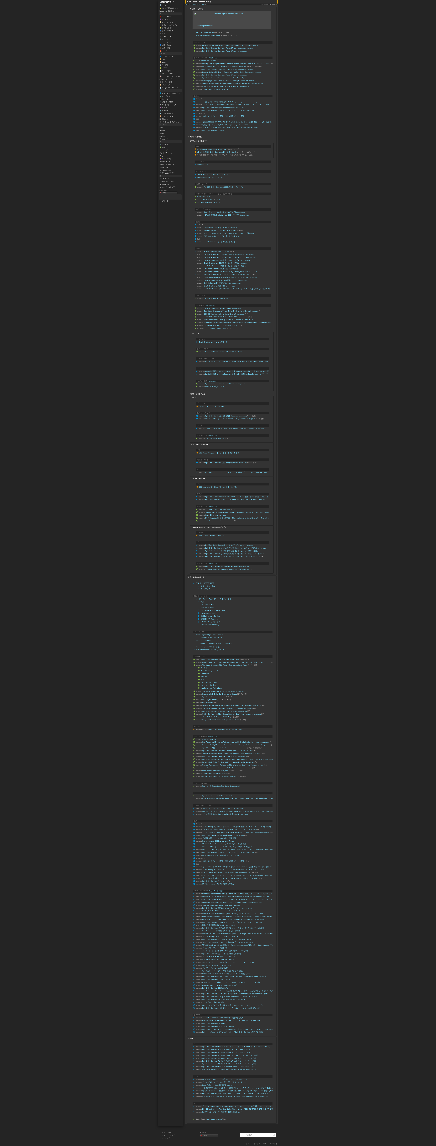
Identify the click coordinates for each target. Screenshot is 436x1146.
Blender (162, 133)
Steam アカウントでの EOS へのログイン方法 (224, 212)
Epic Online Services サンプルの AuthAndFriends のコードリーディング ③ (229, 1064)
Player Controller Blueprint (210, 682)
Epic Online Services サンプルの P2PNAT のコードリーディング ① (226, 1052)
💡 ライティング (165, 28)
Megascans (164, 156)
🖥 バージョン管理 (166, 82)
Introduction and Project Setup (211, 688)
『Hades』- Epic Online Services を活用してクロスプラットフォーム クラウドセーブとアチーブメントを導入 (241, 991)
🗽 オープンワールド (167, 96)
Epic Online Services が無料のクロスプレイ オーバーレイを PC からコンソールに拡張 (233, 928)
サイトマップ (164, 178)
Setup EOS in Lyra (216, 387)
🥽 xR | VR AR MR (166, 102)
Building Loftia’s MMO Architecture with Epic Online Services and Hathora (228, 911)
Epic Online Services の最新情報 (213, 1023)
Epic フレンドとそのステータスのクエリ (216, 965)
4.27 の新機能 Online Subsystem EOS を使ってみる (226, 215)
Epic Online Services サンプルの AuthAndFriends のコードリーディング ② (229, 1067)
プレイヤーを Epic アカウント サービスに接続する (220, 936)
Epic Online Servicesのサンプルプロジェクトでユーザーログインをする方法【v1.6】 (237, 289)
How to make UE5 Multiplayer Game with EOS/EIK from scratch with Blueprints (238, 512)
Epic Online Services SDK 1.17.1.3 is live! (217, 796)
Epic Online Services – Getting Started (222, 308)
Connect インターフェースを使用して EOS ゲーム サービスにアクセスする (229, 962)
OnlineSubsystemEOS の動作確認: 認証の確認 (224, 269)
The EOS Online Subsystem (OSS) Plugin (212, 149)
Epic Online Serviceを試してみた (219, 286)
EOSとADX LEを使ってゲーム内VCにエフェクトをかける (225, 1079)
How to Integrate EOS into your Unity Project (220, 230)
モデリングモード (166, 150)
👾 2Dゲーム (164, 108)
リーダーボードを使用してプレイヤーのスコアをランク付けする (225, 951)
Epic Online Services (208, 61)
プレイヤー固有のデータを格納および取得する (219, 956)
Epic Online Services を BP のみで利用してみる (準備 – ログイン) (233, 556)
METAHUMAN (165, 162)
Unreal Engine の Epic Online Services (209, 635)
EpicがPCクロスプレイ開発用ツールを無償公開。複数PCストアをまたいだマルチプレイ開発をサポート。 (245, 1091)
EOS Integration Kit (204, 202)
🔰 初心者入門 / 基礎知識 (169, 8)
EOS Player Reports (209, 700)
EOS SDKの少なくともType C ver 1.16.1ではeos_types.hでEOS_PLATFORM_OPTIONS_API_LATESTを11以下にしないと (251, 1109)
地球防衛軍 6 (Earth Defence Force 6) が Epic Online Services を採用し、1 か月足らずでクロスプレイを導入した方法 (244, 919)
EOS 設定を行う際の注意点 (216, 251)
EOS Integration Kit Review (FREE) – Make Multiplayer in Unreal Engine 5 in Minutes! (240, 518)
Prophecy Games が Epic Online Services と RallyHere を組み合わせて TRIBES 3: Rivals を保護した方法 (239, 916)
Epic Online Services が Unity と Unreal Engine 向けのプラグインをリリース (229, 997)
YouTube (221, 406)
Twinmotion (164, 167)
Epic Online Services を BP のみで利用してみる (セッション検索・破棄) (235, 551)
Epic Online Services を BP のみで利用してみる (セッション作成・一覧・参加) (237, 554)
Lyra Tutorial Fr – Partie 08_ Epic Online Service (226, 384)
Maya (162, 127)
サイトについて (165, 1132)
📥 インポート (165, 51)
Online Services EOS (203, 641)
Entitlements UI (206, 674)
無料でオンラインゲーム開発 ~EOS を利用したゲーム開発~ (224, 116)
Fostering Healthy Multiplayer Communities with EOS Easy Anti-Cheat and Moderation (236, 745)
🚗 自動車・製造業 (166, 113)
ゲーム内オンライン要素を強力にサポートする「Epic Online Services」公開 (235, 1096)
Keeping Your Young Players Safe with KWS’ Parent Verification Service (235, 63)
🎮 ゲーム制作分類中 (167, 173)
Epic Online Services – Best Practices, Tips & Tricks (220, 659)
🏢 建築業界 (164, 110)
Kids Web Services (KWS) (210, 625)
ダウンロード (203, 535)
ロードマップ (205, 589)
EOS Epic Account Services (210, 616)
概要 (202, 602)
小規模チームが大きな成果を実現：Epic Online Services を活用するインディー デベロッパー (235, 896)
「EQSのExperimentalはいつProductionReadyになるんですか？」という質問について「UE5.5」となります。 (244, 1106)
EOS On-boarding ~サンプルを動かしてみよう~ (221, 236)
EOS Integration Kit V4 (218, 509)
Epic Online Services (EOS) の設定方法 (216, 979)
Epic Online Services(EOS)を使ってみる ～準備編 (225, 263)
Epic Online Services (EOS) (220, 325)
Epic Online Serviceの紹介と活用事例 (223, 108)
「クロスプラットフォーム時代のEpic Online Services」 (235, 105)
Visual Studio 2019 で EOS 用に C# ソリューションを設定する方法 (226, 974)
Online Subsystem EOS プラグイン (209, 177)
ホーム (187, 4)
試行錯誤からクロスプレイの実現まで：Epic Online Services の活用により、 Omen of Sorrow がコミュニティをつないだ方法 (247, 945)
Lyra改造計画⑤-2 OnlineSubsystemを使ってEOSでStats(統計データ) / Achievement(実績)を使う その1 (246, 371)
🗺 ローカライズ (166, 79)
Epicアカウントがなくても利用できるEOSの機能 (222, 1112)
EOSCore (200, 197)
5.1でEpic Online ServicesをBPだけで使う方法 (229, 545)
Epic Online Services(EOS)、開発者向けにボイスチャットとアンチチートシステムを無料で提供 (242, 1093)
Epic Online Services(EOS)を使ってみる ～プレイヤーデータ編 (230, 257)
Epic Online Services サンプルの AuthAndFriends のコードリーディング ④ (229, 1061)
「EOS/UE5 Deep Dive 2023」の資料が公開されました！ (222, 1018)
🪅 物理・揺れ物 (165, 45)
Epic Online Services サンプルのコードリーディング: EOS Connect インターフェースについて (236, 1047)
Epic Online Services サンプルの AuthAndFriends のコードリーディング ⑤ (229, 1058)
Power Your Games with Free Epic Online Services (225, 86)
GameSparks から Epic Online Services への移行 (219, 985)
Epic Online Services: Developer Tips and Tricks (227, 48)
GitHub (212, 535)
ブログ (230, 453)
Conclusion (204, 668)
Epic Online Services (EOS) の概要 (208, 35)
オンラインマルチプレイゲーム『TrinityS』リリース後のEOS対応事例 (229, 233)
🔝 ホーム (163, 5)
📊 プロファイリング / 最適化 (170, 76)
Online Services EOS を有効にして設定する (212, 174)
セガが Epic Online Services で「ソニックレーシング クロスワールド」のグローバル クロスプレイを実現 (240, 899)
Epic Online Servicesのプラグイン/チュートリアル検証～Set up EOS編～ (235, 499)
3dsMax (162, 136)
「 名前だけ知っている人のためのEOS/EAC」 (229, 102)
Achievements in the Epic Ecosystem (215, 771)
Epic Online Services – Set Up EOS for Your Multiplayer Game (231, 320)
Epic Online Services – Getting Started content (226, 729)
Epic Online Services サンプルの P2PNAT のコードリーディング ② (226, 1049)
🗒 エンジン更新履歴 (167, 11)
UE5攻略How (164, 184)
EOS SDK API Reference (209, 619)
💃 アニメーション (166, 16)
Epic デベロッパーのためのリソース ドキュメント (213, 599)
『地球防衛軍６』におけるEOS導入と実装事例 (220, 227)
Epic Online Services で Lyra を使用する (213, 342)
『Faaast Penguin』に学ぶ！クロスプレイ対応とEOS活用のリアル (233, 827)
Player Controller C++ (208, 685)
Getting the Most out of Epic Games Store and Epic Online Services (231, 714)
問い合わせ (273, 1144)
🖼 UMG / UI (164, 34)
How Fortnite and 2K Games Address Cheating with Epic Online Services (235, 742)
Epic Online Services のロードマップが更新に (218, 1026)
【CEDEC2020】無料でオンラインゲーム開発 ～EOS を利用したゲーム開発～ (230, 127)
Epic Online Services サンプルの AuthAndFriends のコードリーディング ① (229, 1069)
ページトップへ (164, 201)
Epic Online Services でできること (227, 110)
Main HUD (204, 676)
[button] (274, 1135)
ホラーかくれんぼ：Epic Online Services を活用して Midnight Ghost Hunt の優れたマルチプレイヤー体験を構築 (242, 934)
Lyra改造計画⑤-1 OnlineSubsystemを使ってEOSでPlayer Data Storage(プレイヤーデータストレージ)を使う (248, 374)
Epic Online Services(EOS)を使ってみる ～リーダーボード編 (229, 254)
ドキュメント (210, 197)
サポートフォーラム (208, 586)
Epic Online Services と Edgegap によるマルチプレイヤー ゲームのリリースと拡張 (232, 922)
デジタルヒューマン (167, 164)
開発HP (236, 453)
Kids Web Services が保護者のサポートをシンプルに (221, 931)
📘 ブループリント (166, 56)
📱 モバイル (164, 99)
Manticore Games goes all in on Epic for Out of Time (221, 905)
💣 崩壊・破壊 (165, 48)
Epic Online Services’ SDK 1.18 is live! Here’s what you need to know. (227, 908)
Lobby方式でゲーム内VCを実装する (218, 1085)
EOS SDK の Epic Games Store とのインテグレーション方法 (224, 844)
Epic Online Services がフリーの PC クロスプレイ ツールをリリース (226, 939)
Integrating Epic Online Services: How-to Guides (219, 694)
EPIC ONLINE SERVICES (205, 32)
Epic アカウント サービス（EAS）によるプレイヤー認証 (222, 971)
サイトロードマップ (167, 1135)
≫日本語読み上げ (212, 58)
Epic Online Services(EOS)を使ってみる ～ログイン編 (227, 260)
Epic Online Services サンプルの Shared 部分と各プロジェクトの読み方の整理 (230, 1055)
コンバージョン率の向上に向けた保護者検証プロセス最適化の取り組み (227, 942)
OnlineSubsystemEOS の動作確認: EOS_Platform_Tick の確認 (230, 272)
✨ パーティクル (165, 42)
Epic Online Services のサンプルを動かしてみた (225, 280)
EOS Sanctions (207, 702)
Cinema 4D (164, 139)
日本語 (163, 193)
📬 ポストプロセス (166, 31)
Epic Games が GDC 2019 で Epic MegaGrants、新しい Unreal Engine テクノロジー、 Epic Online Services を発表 (243, 1029)
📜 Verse (163, 62)
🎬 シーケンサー (165, 36)
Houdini (162, 130)
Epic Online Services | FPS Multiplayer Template (227, 566)
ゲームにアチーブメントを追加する (215, 948)
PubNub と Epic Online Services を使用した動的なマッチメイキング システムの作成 (232, 914)
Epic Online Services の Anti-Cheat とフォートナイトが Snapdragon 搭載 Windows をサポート (236, 994)
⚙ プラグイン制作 (166, 73)
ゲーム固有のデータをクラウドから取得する (218, 959)
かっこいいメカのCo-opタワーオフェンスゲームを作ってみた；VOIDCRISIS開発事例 (240, 850)
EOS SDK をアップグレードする (212, 637)
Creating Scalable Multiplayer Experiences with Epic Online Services (231, 45)
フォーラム (240, 187)
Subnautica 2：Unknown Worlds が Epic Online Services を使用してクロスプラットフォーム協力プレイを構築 (241, 894)
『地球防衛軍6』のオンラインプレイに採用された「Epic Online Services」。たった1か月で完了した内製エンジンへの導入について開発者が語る (266, 1088)
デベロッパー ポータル (209, 605)
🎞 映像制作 (164, 119)
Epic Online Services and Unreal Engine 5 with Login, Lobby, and (231, 311)
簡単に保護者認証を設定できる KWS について (218, 925)
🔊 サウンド (164, 39)
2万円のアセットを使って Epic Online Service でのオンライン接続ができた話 (235, 428)
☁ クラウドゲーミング (168, 105)
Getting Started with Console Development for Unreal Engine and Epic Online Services (233, 662)
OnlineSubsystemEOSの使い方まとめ (222, 283)
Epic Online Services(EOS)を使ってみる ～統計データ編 (227, 266)
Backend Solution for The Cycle (220, 776)
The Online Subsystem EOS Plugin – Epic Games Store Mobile (224, 665)
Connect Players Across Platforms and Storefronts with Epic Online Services (232, 83)
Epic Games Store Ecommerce (213, 697)
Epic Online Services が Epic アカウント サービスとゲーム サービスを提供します (231, 1008)
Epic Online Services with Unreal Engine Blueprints (227, 569)
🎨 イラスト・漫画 (166, 116)
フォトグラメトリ (166, 153)
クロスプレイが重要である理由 (213, 1002)
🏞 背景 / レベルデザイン (168, 25)
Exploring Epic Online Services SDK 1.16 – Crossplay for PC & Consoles (228, 81)
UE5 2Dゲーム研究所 (167, 187)
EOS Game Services (208, 613)
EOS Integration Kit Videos (219, 521)
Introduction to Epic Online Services (215, 89)
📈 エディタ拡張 (165, 71)
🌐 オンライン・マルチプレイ (170, 93)
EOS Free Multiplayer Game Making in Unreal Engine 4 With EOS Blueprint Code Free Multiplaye (243, 322)
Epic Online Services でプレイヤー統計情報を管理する (221, 954)
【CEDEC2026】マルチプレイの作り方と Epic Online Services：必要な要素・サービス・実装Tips (237, 122)
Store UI (203, 679)
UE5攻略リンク (167, 2)
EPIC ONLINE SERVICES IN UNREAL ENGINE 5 (225, 317)
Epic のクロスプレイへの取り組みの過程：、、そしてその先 (232, 1005)
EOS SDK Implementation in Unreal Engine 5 (224, 314)
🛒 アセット (164, 144)
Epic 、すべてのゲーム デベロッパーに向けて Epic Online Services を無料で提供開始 (232, 1032)
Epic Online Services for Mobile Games (223, 691)
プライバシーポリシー (261, 1144)
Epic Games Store (207, 607)
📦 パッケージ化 (165, 85)
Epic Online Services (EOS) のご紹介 (215, 988)
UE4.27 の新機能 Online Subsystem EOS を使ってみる (217, 152)
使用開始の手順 (202, 164)
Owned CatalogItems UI (209, 671)
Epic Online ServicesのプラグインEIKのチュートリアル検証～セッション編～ (236, 497)
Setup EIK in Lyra (215, 515)
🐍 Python (163, 68)
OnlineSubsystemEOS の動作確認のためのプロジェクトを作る (230, 277)
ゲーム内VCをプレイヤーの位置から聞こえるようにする (225, 1082)
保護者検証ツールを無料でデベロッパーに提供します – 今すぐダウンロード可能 (231, 982)
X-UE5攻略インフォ (167, 181)
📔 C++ (162, 59)
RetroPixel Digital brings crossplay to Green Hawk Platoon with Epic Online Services (232, 902)
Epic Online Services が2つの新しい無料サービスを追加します (224, 999)
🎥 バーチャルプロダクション (170, 122)
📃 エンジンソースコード (169, 88)
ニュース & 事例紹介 (216, 891)
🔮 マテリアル (165, 19)
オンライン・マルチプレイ (197, 4)
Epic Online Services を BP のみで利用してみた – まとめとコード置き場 (235, 548)
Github (216, 487)
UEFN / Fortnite (165, 170)
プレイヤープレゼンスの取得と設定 (215, 968)
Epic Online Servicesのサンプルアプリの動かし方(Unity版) (227, 274)
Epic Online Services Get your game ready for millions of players (248, 78)
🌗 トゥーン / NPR (166, 22)
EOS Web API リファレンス (210, 622)
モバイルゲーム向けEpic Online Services (224, 66)
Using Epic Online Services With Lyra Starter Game (223, 352)
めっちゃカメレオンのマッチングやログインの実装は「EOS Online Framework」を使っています (247, 472)
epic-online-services (214, 1119)
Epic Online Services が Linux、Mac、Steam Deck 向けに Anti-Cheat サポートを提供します (235, 976)
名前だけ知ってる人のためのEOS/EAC (226, 125)
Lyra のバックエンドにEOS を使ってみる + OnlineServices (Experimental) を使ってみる (241, 361)
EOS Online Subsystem (205, 199)
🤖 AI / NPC (164, 65)
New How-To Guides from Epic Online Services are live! (222, 786)
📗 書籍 (162, 147)
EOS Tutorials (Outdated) (215, 328)
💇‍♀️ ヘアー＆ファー (166, 159)
